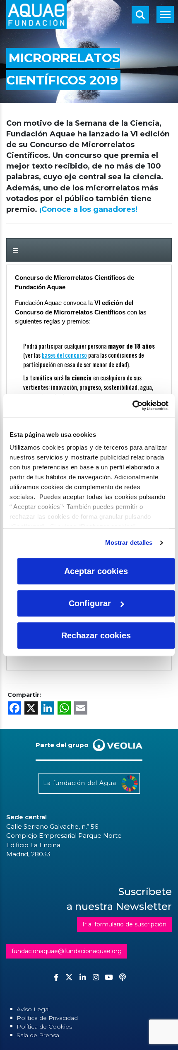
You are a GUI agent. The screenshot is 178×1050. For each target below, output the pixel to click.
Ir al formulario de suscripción (124, 924)
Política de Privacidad (47, 1018)
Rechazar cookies (96, 635)
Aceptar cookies (96, 571)
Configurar (90, 603)
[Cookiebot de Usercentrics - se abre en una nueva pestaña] (132, 405)
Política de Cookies (44, 1026)
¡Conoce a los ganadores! (88, 209)
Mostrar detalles (129, 542)
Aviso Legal (33, 1009)
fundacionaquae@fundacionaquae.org (67, 951)
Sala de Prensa (38, 1035)
